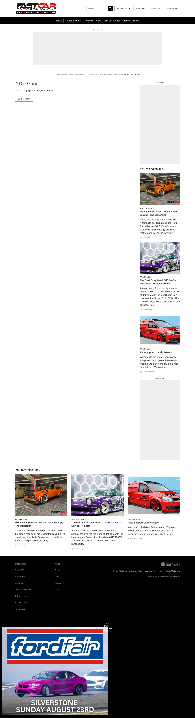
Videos (126, 20)
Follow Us (121, 8)
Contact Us (19, 570)
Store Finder (20, 609)
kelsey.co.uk (175, 576)
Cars (98, 20)
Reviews (89, 20)
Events (57, 589)
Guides (68, 20)
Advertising (20, 576)
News (59, 20)
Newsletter (172, 8)
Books (136, 20)
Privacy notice (21, 596)
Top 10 (78, 20)
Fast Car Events (112, 20)
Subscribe (155, 8)
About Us (140, 8)
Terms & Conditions (23, 589)
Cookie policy (21, 603)
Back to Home (24, 98)
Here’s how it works (132, 74)
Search (110, 8)
